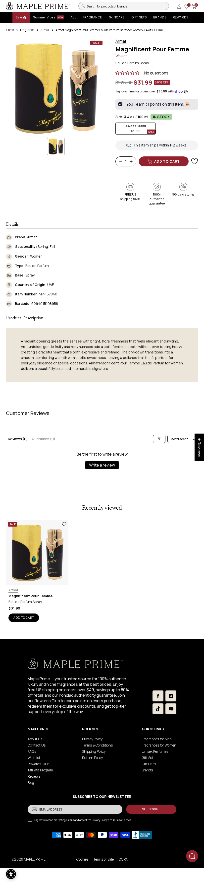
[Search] (83, 6)
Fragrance (27, 30)
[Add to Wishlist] (194, 161)
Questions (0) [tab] (43, 438)
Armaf (45, 30)
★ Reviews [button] (199, 447)
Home (10, 30)
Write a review (102, 465)
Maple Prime (35, 859)
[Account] (179, 6)
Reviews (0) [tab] (18, 438)
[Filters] (159, 439)
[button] (127, 72)
